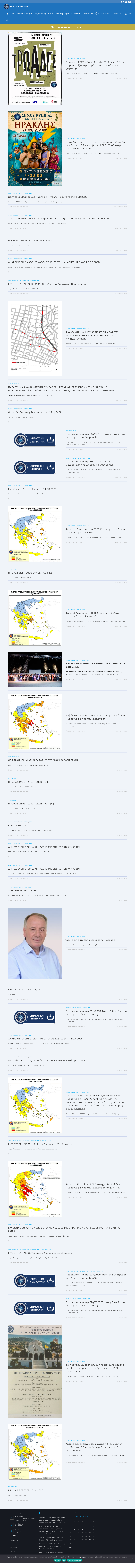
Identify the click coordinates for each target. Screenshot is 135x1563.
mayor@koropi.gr (21, 1532)
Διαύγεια (13, 1551)
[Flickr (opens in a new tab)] (126, 2)
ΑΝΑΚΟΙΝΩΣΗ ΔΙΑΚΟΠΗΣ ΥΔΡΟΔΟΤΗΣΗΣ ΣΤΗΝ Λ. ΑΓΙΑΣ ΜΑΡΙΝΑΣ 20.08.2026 (54, 262)
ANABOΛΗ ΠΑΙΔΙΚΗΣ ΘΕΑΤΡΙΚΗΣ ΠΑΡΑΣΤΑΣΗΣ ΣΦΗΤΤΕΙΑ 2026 (45, 1038)
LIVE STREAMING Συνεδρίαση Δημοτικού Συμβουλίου (40, 1144)
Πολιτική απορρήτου (74, 1560)
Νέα (88, 58)
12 (78, 1533)
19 (78, 1536)
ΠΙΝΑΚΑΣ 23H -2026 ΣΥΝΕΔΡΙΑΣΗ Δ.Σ (30, 572)
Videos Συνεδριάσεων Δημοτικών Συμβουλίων (24, 280)
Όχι (64, 1560)
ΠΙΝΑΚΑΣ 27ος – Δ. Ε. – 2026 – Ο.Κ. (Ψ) (30, 781)
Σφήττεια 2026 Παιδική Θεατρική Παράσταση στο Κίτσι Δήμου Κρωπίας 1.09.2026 (58, 218)
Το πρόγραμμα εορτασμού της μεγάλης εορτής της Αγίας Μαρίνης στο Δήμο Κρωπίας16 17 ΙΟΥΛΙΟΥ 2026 (95, 1368)
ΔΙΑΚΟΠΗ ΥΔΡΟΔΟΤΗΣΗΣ (23, 890)
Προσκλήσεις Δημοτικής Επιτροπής (78, 458)
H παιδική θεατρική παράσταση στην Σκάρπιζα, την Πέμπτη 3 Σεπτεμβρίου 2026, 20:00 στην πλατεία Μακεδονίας (96, 145)
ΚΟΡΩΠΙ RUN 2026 (18, 825)
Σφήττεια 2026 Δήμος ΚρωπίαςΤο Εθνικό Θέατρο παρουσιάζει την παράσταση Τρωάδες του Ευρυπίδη (96, 65)
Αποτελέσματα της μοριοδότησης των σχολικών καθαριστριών (46, 1060)
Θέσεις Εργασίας (13, 383)
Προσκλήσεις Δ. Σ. (72, 430)
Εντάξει (57, 1560)
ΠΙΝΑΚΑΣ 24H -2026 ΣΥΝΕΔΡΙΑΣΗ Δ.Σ (30, 240)
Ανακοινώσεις (70, 58)
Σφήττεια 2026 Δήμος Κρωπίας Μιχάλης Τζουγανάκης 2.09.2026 (47, 196)
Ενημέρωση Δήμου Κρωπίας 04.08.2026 (32, 489)
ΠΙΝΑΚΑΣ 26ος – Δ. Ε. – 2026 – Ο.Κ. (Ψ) (31, 803)
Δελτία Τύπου (80, 58)
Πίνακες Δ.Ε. (12, 800)
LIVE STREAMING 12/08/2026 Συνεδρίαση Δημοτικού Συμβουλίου (47, 284)
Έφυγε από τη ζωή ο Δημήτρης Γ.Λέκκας (90, 939)
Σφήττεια (13, 1547)
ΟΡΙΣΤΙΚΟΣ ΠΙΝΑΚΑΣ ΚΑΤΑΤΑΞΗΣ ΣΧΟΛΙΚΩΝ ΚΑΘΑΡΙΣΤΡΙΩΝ (43, 760)
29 (90, 1540)
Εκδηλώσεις (12, 778)
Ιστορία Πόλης (15, 1540)
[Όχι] (133, 1559)
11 (75, 1533)
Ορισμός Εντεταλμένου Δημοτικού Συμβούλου (36, 412)
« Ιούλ (71, 1547)
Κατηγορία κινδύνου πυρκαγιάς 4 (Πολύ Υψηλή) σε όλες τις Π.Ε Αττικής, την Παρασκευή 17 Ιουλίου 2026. (94, 1447)
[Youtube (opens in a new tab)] (129, 2)
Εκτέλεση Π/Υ (12, 986)
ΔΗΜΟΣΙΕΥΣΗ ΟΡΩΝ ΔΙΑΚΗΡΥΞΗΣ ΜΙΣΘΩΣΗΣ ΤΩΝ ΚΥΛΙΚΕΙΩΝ (44, 847)
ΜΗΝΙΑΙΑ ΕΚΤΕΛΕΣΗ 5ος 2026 (25, 1490)
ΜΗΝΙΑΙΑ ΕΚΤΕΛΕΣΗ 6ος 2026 (25, 989)
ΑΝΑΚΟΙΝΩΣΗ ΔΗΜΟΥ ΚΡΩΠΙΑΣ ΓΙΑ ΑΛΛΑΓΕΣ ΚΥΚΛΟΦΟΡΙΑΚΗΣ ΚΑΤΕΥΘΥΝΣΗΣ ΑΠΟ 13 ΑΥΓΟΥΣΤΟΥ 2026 (92, 335)
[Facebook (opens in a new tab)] (122, 2)
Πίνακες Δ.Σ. (12, 237)
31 (71, 1543)
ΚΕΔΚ (11, 1544)
